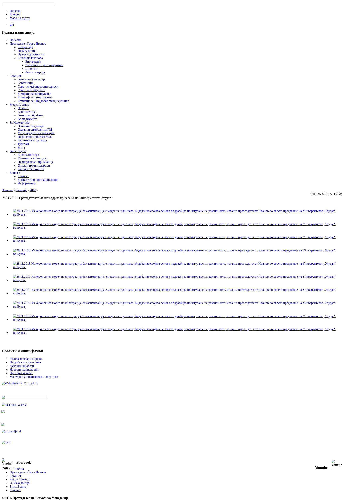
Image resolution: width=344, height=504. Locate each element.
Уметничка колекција (32, 158)
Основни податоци (31, 126)
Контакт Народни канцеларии (38, 179)
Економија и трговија (32, 140)
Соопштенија (27, 111)
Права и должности (31, 54)
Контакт (23, 176)
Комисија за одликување (34, 93)
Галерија (21, 190)
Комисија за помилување (35, 97)
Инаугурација (27, 50)
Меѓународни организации (36, 133)
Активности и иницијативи (44, 65)
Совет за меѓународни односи (38, 86)
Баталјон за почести (31, 169)
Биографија (25, 47)
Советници (25, 83)
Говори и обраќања (31, 115)
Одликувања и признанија (36, 162)
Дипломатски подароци (34, 165)
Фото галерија (35, 72)
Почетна (7, 190)
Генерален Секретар (31, 79)
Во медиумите (27, 119)
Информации (27, 183)
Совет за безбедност (31, 90)
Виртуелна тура (28, 154)
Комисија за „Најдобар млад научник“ (43, 101)
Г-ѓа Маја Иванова (30, 58)
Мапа (21, 147)
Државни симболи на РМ (35, 129)
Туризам (23, 144)
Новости (31, 68)
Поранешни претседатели (35, 136)
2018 (33, 190)
